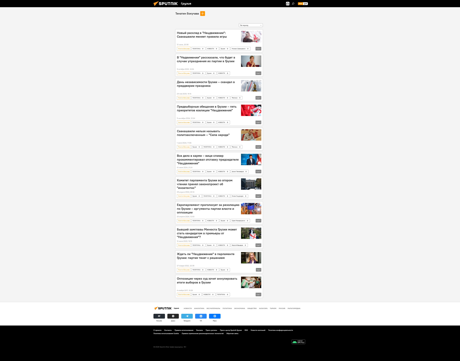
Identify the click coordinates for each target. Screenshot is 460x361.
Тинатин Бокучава (187, 13)
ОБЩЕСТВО (252, 308)
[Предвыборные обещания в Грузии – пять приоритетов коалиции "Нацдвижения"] (251, 110)
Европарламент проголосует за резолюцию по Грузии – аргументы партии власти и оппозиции (208, 208)
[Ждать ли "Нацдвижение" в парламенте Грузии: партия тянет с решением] (251, 257)
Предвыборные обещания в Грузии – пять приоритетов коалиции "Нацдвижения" (206, 108)
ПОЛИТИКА (196, 48)
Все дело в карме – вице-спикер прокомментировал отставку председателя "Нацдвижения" (208, 159)
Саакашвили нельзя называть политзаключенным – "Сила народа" (203, 133)
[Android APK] (298, 342)
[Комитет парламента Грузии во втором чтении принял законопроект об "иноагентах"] (251, 184)
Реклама (199, 330)
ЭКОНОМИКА (239, 308)
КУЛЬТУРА (263, 308)
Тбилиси (234, 98)
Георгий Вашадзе (237, 245)
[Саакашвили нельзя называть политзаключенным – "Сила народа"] (251, 135)
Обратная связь (232, 333)
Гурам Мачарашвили (238, 220)
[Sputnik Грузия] (166, 7)
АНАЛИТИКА (199, 308)
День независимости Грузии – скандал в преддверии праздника (206, 84)
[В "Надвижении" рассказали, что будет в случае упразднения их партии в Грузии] (251, 61)
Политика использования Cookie (166, 333)
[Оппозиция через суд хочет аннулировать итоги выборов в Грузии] (251, 282)
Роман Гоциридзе (237, 196)
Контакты (168, 330)
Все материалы (213, 308)
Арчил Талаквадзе (238, 171)
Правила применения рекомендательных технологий (203, 333)
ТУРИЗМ (273, 308)
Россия (282, 308)
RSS (246, 330)
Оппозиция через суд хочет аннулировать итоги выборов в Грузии (207, 280)
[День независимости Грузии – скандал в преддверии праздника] (251, 85)
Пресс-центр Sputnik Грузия (231, 330)
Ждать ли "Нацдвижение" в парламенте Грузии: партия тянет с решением (205, 256)
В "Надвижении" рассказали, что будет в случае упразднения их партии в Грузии (206, 59)
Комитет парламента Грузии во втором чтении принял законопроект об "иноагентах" (205, 184)
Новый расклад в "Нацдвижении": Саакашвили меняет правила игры (202, 34)
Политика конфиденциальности (280, 330)
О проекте (157, 330)
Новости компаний (258, 330)
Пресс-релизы (211, 330)
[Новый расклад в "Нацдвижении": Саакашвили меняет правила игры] (251, 36)
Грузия (223, 48)
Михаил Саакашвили (238, 48)
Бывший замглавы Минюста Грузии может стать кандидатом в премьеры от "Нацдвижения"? (207, 233)
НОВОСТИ (210, 48)
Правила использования (184, 330)
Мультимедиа (294, 308)
